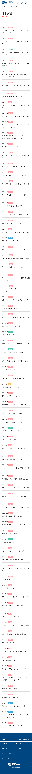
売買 (20, 739)
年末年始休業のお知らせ (9, 689)
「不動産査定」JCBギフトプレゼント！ (14, 405)
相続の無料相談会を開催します (11, 387)
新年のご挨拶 (6, 579)
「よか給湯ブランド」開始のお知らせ (13, 166)
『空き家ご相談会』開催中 (10, 660)
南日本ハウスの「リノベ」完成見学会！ (14, 352)
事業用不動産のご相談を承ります (12, 459)
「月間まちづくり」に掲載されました (13, 147)
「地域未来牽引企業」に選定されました (14, 669)
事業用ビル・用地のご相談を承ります (13, 223)
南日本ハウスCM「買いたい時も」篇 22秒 (15, 597)
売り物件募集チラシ (8, 542)
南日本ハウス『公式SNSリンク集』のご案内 (15, 625)
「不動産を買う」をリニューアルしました (15, 697)
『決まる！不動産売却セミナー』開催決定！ (15, 706)
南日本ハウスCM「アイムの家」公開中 (14, 551)
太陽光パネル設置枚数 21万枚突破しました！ (16, 215)
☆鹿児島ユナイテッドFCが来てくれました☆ (16, 116)
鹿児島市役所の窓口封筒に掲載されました (15, 361)
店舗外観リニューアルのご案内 (11, 241)
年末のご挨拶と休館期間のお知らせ (13, 96)
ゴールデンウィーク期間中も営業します (14, 651)
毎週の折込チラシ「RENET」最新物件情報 (15, 300)
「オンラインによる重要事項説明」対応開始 (15, 488)
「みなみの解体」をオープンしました (13, 249)
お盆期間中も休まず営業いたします (13, 560)
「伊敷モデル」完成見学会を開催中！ (13, 422)
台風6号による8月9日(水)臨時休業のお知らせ (15, 344)
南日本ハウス (5, 6)
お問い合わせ (5, 758)
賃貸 (27, 739)
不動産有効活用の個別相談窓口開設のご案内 (15, 507)
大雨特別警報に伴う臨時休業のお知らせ (14, 634)
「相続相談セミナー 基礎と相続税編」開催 (15, 479)
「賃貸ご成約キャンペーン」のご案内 (13, 525)
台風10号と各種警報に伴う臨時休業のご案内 (15, 258)
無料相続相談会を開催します (11, 335)
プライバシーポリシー (7, 755)
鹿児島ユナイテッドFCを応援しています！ (15, 326)
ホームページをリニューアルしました (13, 726)
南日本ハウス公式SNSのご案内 (10, 753)
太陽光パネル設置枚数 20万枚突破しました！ (16, 413)
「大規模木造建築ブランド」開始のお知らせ (15, 175)
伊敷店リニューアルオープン (11, 431)
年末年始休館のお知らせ (9, 309)
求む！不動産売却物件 (8, 643)
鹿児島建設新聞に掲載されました (12, 516)
